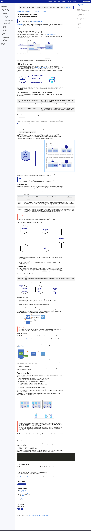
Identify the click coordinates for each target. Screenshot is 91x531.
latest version (67, 7)
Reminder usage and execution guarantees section (29, 476)
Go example (23, 500)
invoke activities (60, 345)
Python (22, 495)
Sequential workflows (25, 344)
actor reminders (43, 309)
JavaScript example (24, 496)
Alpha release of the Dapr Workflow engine (28, 216)
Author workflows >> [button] (21, 484)
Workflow (35, 11)
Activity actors (79, 17)
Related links (79, 27)
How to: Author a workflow (51, 34)
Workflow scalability (80, 22)
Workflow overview (22, 490)
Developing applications (21, 11)
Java (22, 499)
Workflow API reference (23, 491)
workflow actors (27, 338)
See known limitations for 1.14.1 (36, 21)
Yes (18, 508)
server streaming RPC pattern (41, 67)
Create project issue (81, 6)
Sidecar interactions (80, 9)
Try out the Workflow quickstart (25, 493)
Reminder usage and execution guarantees (82, 19)
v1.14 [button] (74, 1)
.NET (22, 498)
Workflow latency (79, 24)
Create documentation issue (83, 5)
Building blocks (29, 11)
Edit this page (80, 4)
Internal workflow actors (81, 14)
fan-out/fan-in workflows (57, 344)
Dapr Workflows (20, 24)
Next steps (78, 26)
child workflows (21, 346)
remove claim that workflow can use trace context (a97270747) (39, 515)
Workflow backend (80, 23)
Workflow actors (80, 15)
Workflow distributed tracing (81, 13)
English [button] (79, 1)
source (47, 360)
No (22, 508)
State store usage (80, 20)
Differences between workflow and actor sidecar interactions (83, 11)
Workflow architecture (42, 11)
